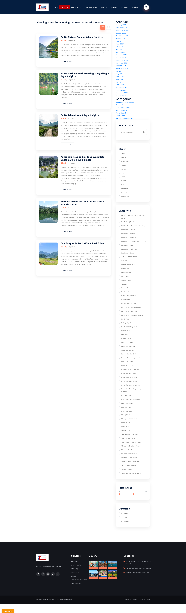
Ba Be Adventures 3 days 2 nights (80, 115)
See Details (67, 61)
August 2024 (120, 71)
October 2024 (121, 66)
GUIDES (114, 7)
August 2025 (120, 38)
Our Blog (74, 569)
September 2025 (122, 36)
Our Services (76, 583)
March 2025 (120, 52)
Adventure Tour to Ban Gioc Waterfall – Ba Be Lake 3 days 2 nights (83, 158)
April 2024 (119, 82)
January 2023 (121, 96)
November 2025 (122, 30)
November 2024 (122, 63)
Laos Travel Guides (123, 107)
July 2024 (119, 74)
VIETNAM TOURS (91, 7)
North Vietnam (121, 110)
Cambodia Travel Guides (125, 102)
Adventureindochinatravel (45, 599)
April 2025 (119, 49)
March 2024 (120, 85)
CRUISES (104, 7)
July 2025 (119, 41)
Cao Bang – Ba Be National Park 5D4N (82, 243)
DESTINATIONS (76, 7)
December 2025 (122, 28)
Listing (73, 576)
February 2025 (121, 55)
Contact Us (75, 572)
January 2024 (121, 90)
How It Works (76, 565)
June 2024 (120, 76)
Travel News (120, 116)
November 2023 (122, 93)
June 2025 (120, 44)
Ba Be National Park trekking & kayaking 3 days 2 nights (85, 75)
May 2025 (119, 47)
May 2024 (119, 79)
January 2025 (121, 57)
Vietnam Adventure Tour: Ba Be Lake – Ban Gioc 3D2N (83, 203)
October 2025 (121, 33)
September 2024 (122, 68)
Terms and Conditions (79, 580)
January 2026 (121, 25)
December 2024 (122, 60)
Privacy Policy (145, 599)
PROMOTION (64, 7)
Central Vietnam (122, 105)
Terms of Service (131, 599)
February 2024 (121, 87)
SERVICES (124, 7)
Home (56, 7)
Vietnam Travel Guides (124, 118)
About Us (135, 7)
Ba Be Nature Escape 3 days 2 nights (82, 37)
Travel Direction (121, 113)
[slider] (119, 494)
